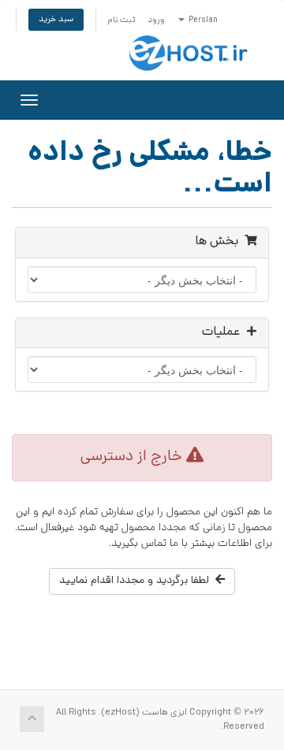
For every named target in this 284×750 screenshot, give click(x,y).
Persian (202, 20)
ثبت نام (121, 20)
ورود (156, 20)
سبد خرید (56, 19)
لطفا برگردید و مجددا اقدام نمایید (137, 581)
